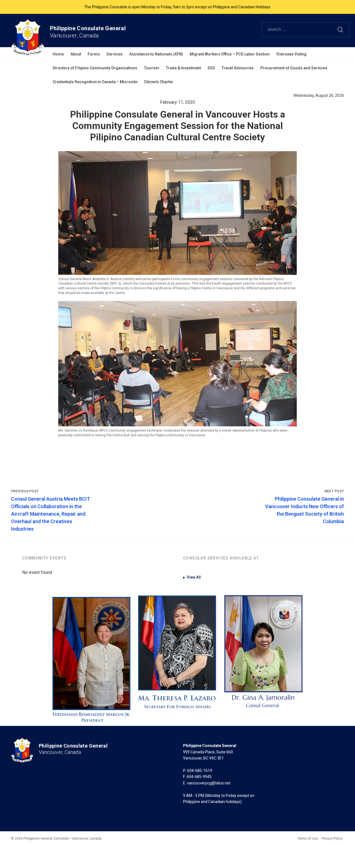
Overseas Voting (291, 54)
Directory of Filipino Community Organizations (95, 68)
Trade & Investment (183, 68)
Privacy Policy (332, 838)
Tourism (151, 68)
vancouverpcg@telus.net (208, 783)
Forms (94, 54)
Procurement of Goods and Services (293, 68)
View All (192, 577)
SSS (211, 68)
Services (114, 54)
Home (58, 54)
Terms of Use (307, 838)
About (75, 54)
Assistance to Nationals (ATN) (156, 54)
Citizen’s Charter (158, 82)
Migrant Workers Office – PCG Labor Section (230, 54)
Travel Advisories (238, 68)
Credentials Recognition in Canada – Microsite (95, 82)
